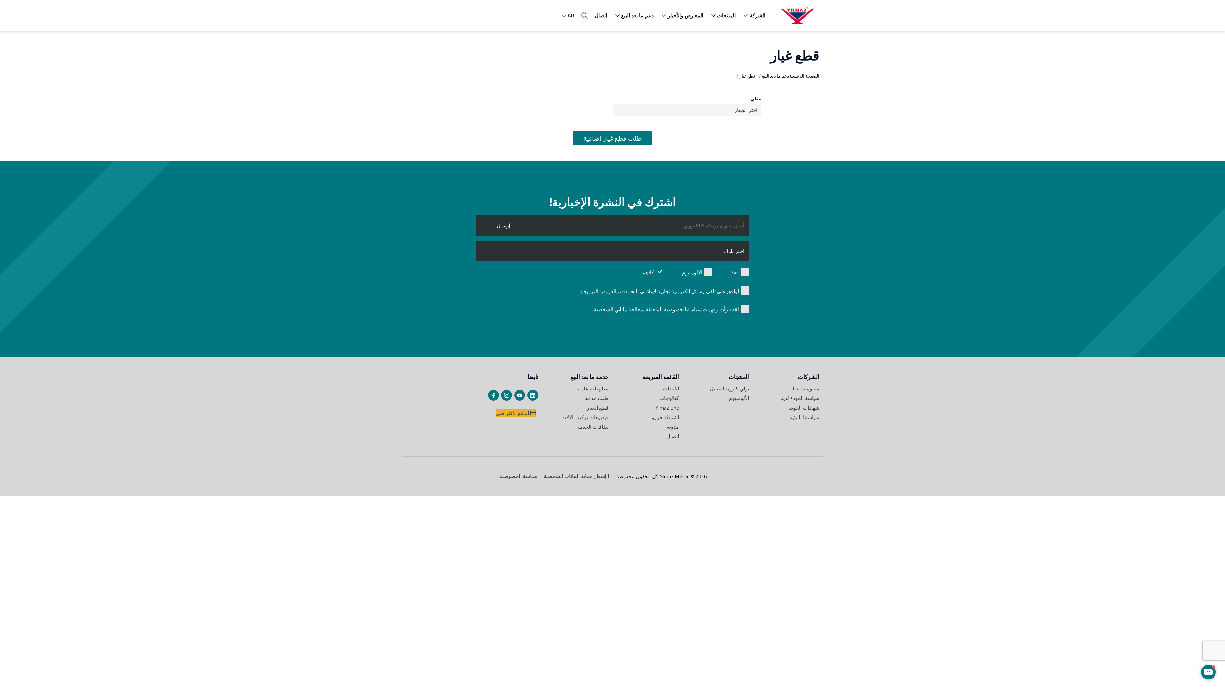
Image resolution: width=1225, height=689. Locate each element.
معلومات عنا (806, 388)
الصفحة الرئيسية (804, 75)
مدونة (673, 427)
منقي (755, 98)
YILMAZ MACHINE (797, 15)
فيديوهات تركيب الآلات (585, 417)
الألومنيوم (692, 272)
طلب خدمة (597, 398)
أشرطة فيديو (665, 417)
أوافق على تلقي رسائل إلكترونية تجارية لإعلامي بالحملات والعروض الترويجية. (658, 291)
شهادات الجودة (803, 407)
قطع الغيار (598, 407)
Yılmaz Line (667, 407)
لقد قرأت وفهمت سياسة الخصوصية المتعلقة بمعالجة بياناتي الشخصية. (666, 309)
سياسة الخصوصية (518, 476)
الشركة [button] (757, 15)
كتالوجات (669, 398)
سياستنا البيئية (804, 417)
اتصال (601, 15)
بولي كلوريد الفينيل (729, 388)
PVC (734, 272)
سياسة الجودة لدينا (799, 398)
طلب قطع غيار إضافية (612, 138)
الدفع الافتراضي (513, 413)
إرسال (503, 225)
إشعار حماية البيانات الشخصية (575, 476)
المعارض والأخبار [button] (685, 15)
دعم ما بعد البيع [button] (637, 15)
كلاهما (647, 272)
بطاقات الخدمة (593, 427)
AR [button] (571, 15)
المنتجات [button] (726, 15)
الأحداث (671, 388)
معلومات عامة (593, 388)
